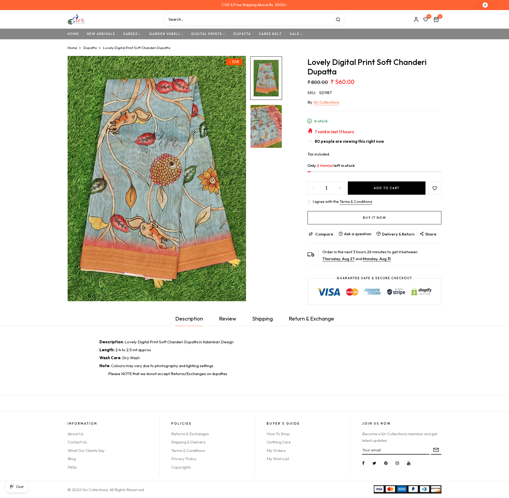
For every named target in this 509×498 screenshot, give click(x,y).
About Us (76, 433)
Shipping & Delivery (188, 441)
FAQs (72, 467)
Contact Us (77, 441)
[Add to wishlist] (434, 188)
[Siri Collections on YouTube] (408, 463)
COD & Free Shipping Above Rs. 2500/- (254, 4)
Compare (324, 234)
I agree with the (342, 201)
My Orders (276, 450)
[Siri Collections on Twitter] (374, 463)
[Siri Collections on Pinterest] (386, 463)
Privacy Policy (183, 458)
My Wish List (278, 458)
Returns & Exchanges (190, 433)
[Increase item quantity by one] (340, 188)
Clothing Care (279, 441)
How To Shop (278, 433)
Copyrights (181, 467)
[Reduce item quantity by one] (313, 188)
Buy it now (374, 218)
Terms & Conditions (356, 201)
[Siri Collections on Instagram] (397, 463)
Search (338, 19)
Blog (72, 458)
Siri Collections (326, 102)
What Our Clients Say (86, 450)
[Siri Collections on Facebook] (363, 463)
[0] (425, 19)
